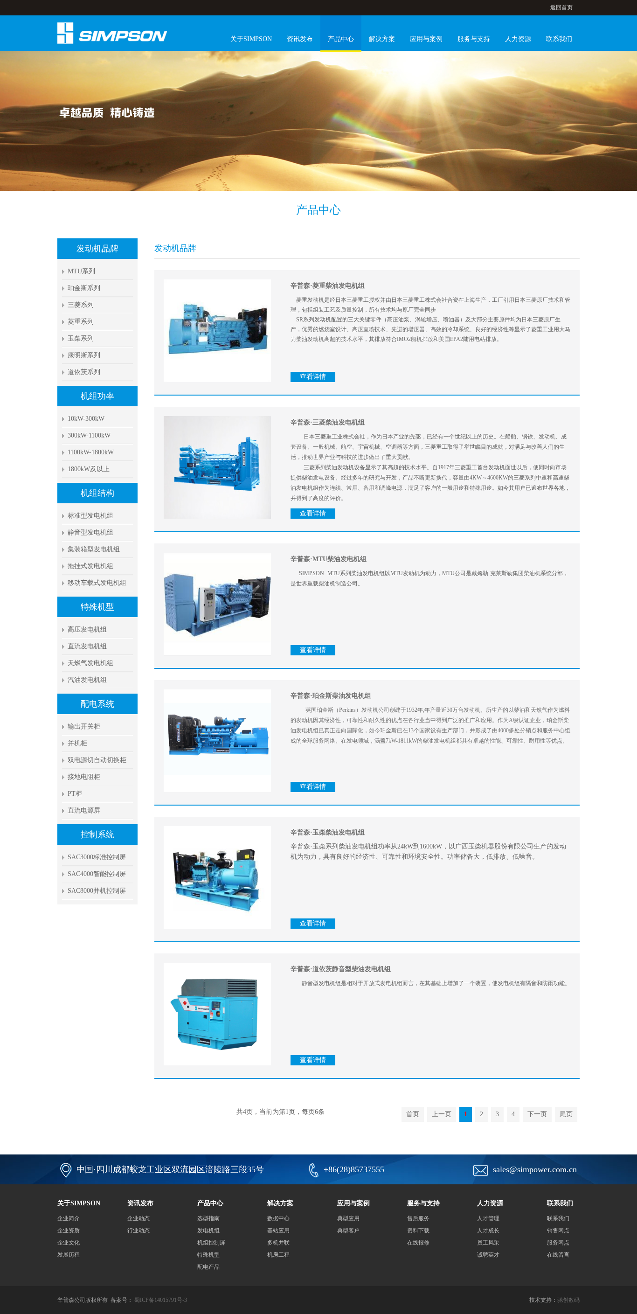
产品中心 (341, 38)
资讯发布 (300, 38)
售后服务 (418, 1218)
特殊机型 (97, 607)
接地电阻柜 (84, 776)
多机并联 (278, 1242)
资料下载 (418, 1230)
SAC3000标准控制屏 (97, 857)
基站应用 (278, 1230)
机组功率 (97, 396)
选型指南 (208, 1218)
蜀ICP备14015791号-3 (160, 1300)
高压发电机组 (87, 629)
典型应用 (348, 1218)
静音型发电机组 (90, 532)
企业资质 (68, 1230)
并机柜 (77, 743)
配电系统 (97, 704)
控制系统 (97, 834)
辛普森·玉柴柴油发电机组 (328, 832)
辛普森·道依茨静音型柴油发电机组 (341, 969)
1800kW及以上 (89, 469)
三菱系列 (81, 304)
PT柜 (75, 793)
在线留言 (558, 1254)
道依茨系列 (84, 371)
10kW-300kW (86, 418)
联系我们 (559, 38)
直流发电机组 (87, 646)
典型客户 (348, 1230)
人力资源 (518, 38)
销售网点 (558, 1230)
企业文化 (68, 1242)
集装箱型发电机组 (94, 549)
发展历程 (68, 1254)
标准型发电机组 (90, 515)
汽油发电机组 (87, 679)
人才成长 (488, 1230)
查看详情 (313, 376)
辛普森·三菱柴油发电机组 (328, 422)
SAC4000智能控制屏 (97, 873)
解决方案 (382, 38)
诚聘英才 (488, 1254)
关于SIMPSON (251, 38)
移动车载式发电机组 (97, 582)
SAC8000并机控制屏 (97, 890)
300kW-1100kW (89, 435)
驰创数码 (568, 1300)
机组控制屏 (211, 1242)
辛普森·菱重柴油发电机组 (328, 285)
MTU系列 (81, 271)
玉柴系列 (81, 338)
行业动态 (138, 1230)
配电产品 (208, 1267)
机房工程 (278, 1254)
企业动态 (138, 1218)
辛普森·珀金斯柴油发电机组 (331, 695)
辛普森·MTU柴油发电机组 (329, 559)
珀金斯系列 (84, 288)
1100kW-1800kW (91, 452)
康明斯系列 (84, 355)
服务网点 (558, 1242)
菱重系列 (81, 321)
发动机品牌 (97, 248)
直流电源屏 (84, 810)
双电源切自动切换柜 (97, 760)
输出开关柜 (84, 726)
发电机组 (208, 1230)
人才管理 (488, 1218)
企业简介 (68, 1218)
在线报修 (418, 1242)
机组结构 (97, 493)
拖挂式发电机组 (90, 566)
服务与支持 (473, 38)
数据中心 (278, 1218)
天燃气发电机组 (90, 663)
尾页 (566, 1114)
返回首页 (561, 7)
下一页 (537, 1114)
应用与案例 (426, 38)
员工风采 (488, 1242)
